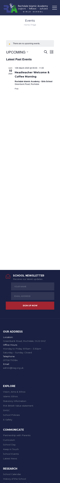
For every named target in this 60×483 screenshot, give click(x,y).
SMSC (6, 410)
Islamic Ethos (10, 396)
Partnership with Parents (16, 435)
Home (27, 25)
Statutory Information (14, 401)
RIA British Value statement (18, 405)
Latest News (10, 458)
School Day (9, 444)
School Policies (11, 415)
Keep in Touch (11, 449)
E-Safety (7, 419)
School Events (11, 454)
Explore (9, 386)
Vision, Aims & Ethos (14, 391)
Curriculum (9, 440)
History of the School (14, 479)
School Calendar (12, 474)
